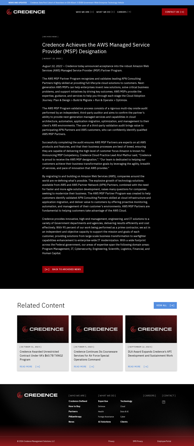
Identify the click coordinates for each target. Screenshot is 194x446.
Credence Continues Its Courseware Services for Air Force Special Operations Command (95, 355)
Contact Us (172, 12)
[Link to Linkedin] (163, 402)
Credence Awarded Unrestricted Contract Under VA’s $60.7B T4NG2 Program (41, 355)
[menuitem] (85, 12)
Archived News (50, 36)
